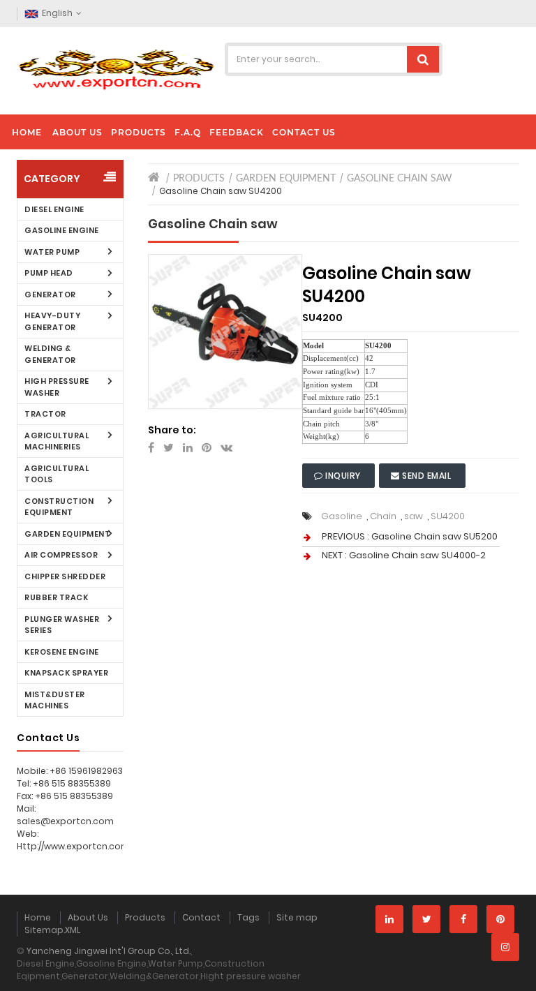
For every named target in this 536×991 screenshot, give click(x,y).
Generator (50, 294)
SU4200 (448, 516)
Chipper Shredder (64, 576)
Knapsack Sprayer (66, 672)
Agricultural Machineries (56, 441)
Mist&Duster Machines (54, 700)
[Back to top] (521, 966)
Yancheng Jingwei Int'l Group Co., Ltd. (109, 951)
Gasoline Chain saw (399, 179)
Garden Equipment (67, 533)
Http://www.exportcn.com (73, 846)
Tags (248, 917)
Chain (383, 516)
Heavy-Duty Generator (52, 321)
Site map (297, 917)
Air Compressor (61, 554)
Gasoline (341, 516)
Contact (201, 917)
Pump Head (48, 272)
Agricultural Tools (56, 474)
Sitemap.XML (52, 930)
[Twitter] (426, 919)
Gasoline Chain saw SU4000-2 (417, 555)
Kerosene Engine (61, 651)
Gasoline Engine (61, 230)
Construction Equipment (59, 507)
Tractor (45, 413)
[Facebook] (463, 919)
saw (413, 516)
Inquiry (343, 476)
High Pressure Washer (56, 386)
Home (37, 917)
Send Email (427, 476)
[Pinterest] (500, 919)
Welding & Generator (50, 354)
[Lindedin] (389, 919)
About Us (88, 917)
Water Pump (52, 252)
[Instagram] (505, 947)
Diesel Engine (54, 209)
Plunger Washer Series (61, 624)
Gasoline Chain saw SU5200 (434, 536)
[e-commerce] (116, 68)
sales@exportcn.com (65, 821)
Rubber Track (56, 597)
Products (199, 179)
